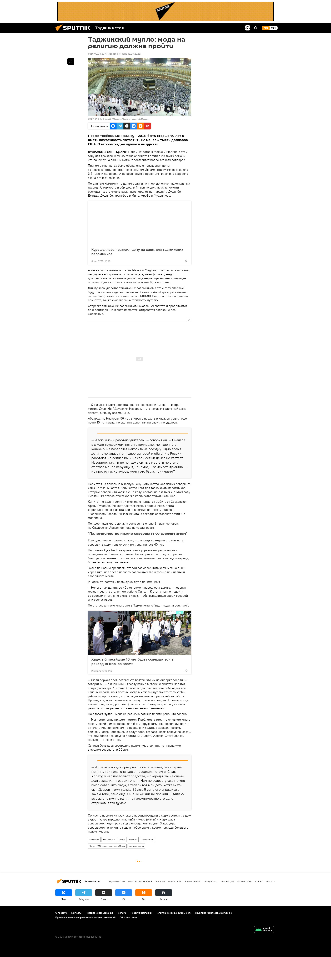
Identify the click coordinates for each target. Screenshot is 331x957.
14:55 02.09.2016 (97, 53)
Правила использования (99, 912)
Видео (270, 881)
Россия (160, 881)
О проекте (61, 912)
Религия (133, 839)
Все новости (109, 839)
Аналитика (244, 881)
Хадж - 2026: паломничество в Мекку (107, 846)
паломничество (136, 846)
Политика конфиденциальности (173, 912)
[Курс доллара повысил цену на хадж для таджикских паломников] (139, 223)
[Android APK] (264, 930)
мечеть (122, 839)
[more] (186, 260)
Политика (175, 881)
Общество (94, 839)
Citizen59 (107, 119)
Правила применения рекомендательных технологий (85, 917)
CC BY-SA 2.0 (94, 119)
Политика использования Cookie (213, 912)
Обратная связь (128, 917)
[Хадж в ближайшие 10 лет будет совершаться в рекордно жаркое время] (139, 633)
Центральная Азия (140, 881)
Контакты (76, 912)
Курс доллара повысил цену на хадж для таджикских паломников (137, 251)
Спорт (259, 881)
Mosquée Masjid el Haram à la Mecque (130, 119)
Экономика (192, 881)
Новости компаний (141, 912)
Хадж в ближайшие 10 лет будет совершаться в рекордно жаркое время (132, 661)
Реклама (121, 912)
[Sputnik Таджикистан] (74, 32)
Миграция (227, 881)
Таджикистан (147, 839)
